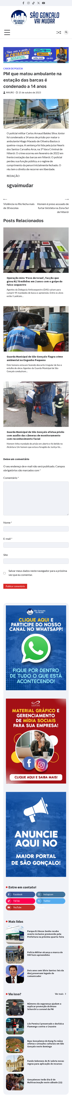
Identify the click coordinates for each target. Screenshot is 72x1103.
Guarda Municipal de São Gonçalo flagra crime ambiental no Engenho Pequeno (35, 358)
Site (5, 554)
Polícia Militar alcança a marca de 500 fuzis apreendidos (45, 954)
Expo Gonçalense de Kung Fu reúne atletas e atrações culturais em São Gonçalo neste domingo (45, 1044)
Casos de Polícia (13, 68)
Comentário (11, 477)
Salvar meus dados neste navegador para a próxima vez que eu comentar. (38, 572)
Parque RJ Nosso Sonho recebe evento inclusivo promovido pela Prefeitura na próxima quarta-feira (45, 934)
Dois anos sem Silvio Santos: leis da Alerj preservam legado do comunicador (45, 973)
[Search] (66, 32)
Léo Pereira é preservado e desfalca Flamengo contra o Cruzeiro (45, 1025)
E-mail (7, 538)
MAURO (10, 92)
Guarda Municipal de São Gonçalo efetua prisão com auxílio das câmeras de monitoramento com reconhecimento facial (35, 435)
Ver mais (59, 994)
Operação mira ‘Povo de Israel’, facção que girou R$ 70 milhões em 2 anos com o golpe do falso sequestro (34, 281)
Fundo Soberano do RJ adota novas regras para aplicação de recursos (45, 1062)
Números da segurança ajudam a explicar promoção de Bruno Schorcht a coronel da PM (44, 1006)
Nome (7, 522)
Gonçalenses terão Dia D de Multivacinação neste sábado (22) (44, 1081)
